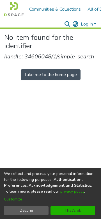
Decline (26, 210)
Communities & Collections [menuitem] (55, 9)
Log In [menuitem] (87, 24)
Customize (13, 199)
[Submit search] (67, 24)
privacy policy (72, 191)
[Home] (14, 9)
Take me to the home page (50, 75)
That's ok (73, 210)
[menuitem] (75, 24)
